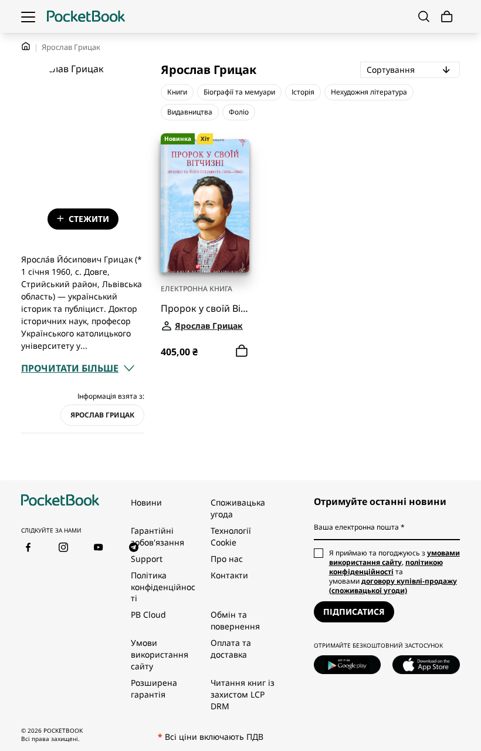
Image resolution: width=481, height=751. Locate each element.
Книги (177, 92)
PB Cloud (148, 614)
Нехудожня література (369, 92)
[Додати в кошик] (241, 351)
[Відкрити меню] (28, 16)
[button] (78, 368)
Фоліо (239, 112)
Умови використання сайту (159, 654)
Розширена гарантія (154, 688)
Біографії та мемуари (239, 92)
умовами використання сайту (394, 557)
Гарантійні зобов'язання (157, 536)
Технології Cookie (231, 536)
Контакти (229, 575)
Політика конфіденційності (163, 587)
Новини (146, 502)
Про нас (227, 558)
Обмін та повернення (235, 620)
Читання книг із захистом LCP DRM (243, 694)
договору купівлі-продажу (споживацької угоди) (393, 585)
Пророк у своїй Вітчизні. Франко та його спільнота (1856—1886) (205, 308)
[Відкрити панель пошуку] (423, 16)
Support (146, 558)
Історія (303, 92)
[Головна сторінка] (86, 16)
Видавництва (189, 112)
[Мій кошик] (447, 17)
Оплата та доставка (231, 648)
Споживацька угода (238, 508)
